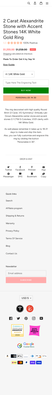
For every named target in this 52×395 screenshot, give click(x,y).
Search (9, 200)
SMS (20, 176)
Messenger (8, 176)
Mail (43, 170)
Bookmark (32, 176)
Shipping (7, 54)
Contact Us (11, 253)
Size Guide (9, 64)
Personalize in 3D (26, 98)
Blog (8, 246)
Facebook (20, 169)
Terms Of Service (14, 238)
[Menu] (47, 3)
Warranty (10, 223)
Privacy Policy (12, 231)
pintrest (32, 169)
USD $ (25, 298)
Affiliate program (14, 208)
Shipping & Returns (15, 215)
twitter (8, 169)
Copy (43, 176)
